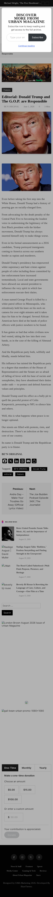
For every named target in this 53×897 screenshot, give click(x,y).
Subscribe (37, 37)
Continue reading (26, 46)
